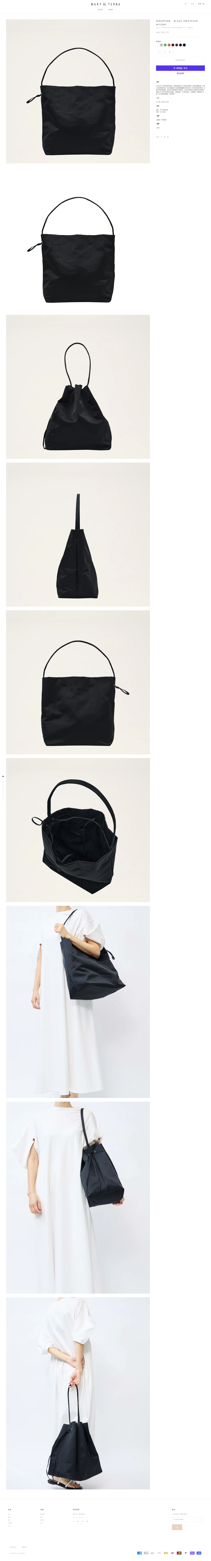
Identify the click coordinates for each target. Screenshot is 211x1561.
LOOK (110, 10)
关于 (41, 1523)
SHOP (100, 10)
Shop (9, 1514)
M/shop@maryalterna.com (78, 1517)
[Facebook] (161, 137)
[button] (157, 45)
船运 (9, 1517)
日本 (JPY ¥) (13, 1547)
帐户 (186, 4)
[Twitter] (164, 137)
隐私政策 (42, 1514)
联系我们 (10, 1523)
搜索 (192, 4)
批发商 (42, 1520)
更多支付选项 (180, 73)
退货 (9, 1520)
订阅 (177, 1527)
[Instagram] (82, 1521)
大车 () (201, 4)
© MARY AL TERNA (17, 1553)
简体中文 (24, 1547)
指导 (41, 1517)
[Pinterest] (168, 137)
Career (9, 1526)
